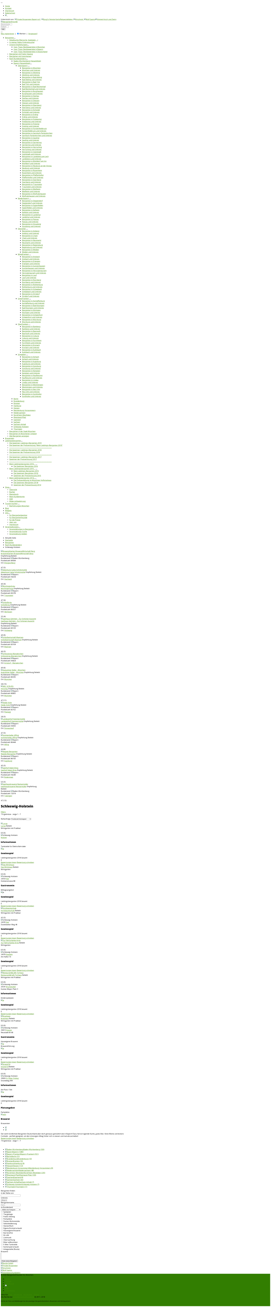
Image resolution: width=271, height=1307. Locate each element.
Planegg (7, 712)
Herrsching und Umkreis (31, 149)
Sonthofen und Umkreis (31, 396)
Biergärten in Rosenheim (32, 170)
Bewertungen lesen (8, 862)
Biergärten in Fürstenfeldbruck (34, 128)
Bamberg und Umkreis (31, 329)
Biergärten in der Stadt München (22, 431)
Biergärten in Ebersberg (31, 105)
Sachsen (17, 422)
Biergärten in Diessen (30, 100)
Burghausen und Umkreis (32, 93)
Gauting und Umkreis (30, 140)
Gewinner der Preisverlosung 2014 (27, 485)
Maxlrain (7, 647)
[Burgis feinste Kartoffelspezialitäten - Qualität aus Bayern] (57, 19)
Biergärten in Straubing (31, 224)
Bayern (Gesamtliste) (22, 63)
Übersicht (13, 489)
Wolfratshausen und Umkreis (33, 196)
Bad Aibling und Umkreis (32, 79)
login (3, 29)
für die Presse (14, 520)
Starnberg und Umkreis (31, 182)
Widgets (8, 510)
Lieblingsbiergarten (13, 441)
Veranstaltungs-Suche (18, 531)
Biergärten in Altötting (31, 72)
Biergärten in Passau (30, 219)
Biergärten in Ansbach (31, 256)
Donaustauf (9, 728)
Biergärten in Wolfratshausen (34, 194)
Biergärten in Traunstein (32, 184)
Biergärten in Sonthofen (31, 394)
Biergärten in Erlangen (31, 261)
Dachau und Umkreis (30, 98)
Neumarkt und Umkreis (31, 243)
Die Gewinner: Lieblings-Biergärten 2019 (25, 443)
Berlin (16, 399)
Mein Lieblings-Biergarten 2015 (26, 471)
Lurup (3, 826)
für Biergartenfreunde (18, 517)
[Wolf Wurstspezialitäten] (6, 1270)
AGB (11, 499)
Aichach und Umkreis (30, 359)
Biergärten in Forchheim (31, 340)
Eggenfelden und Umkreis (32, 208)
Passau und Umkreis (30, 222)
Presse (36, 1294)
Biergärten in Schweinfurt (32, 315)
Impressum (9, 11)
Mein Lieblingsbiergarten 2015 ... (22, 468)
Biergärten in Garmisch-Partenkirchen (37, 133)
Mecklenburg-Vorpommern (24, 410)
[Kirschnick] (6, 1268)
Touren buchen (11, 503)
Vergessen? (32, 34)
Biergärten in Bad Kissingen (33, 305)
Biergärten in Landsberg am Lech (35, 156)
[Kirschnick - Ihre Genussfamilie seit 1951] (78, 19)
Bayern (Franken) (30, 1154)
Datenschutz (10, 13)
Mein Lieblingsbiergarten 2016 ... (22, 464)
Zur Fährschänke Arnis (10, 943)
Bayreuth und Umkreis (31, 333)
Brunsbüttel (11, 987)
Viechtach (8, 579)
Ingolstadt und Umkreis (31, 154)
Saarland (17, 420)
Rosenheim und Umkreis (31, 173)
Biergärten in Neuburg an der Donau (37, 166)
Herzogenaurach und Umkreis (34, 273)
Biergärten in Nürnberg (31, 280)
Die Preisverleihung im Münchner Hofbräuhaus (32, 480)
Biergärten (9, 38)
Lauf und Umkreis (29, 277)
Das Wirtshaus (6, 867)
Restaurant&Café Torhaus (11, 975)
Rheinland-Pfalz (20, 417)
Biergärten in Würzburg (31, 319)
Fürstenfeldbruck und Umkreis (34, 131)
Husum (9, 1030)
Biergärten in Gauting (30, 138)
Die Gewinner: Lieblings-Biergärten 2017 (25, 457)
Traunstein (8, 595)
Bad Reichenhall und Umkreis (33, 89)
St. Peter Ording (12, 1078)
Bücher (12, 492)
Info (6, 513)
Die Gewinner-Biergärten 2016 (26, 466)
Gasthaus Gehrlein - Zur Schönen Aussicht (17, 621)
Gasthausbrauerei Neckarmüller (13, 786)
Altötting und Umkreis (31, 75)
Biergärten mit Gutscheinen (20, 56)
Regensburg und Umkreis (32, 247)
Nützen (4, 837)
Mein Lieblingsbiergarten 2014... (22, 478)
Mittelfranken (23, 254)
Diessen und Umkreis (30, 103)
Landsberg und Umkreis (31, 159)
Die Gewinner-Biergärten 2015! (26, 473)
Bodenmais (8, 777)
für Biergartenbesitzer (18, 515)
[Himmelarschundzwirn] (10, 1272)
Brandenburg (19, 401)
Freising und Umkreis (30, 126)
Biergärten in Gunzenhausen (33, 266)
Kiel (7, 879)
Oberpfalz (22, 229)
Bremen (17, 403)
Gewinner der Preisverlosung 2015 (27, 475)
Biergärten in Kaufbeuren (32, 375)
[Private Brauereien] (9, 1265)
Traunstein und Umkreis (31, 187)
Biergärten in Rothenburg (32, 284)
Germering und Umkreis (31, 145)
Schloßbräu (5, 605)
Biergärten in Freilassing (32, 119)
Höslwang (8, 630)
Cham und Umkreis (29, 238)
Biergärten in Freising (30, 124)
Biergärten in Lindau (30, 380)
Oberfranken (23, 324)
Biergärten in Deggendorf (32, 201)
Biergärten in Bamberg (31, 326)
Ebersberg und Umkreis (31, 107)
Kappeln (9, 954)
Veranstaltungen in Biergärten (21, 529)
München (8, 679)
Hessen (16, 408)
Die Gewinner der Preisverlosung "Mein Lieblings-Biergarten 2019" (35, 445)
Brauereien (9, 438)
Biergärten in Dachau (30, 96)
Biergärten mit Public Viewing (21, 54)
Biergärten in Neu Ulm (31, 389)
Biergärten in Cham (30, 236)
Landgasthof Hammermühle (12, 721)
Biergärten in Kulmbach (31, 350)
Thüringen (18, 429)
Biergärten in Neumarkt (31, 240)
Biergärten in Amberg (30, 231)
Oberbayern (22, 65)
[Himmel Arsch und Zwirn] (105, 19)
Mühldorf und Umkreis (31, 163)
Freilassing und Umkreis (31, 121)
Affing (6, 744)
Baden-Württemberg (33, 1149)
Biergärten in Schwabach (32, 289)
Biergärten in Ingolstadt (31, 152)
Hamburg (17, 406)
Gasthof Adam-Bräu (9, 770)
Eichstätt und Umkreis (30, 112)
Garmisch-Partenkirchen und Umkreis (37, 135)
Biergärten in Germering (32, 142)
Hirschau (4, 688)
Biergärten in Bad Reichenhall (34, 86)
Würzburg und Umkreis (31, 322)
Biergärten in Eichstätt (31, 110)
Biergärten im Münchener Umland (23, 434)
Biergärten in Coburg (30, 336)
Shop (7, 487)
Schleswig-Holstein (21, 427)
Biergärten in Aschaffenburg (33, 301)
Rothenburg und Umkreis (32, 287)
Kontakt (8, 8)
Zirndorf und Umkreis (30, 296)
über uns (13, 522)
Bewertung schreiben (25, 862)
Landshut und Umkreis (31, 217)
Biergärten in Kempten (31, 371)
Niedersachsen (19, 413)
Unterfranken (23, 298)
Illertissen (8, 612)
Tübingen (8, 796)
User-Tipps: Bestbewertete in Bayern (28, 49)
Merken (22, 34)
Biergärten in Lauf (29, 275)
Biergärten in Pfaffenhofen (33, 175)
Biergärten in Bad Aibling (32, 77)
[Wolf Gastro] (89, 19)
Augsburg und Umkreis (31, 364)
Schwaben (22, 354)
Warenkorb (13, 494)
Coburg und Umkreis (30, 338)
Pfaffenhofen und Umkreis (32, 177)
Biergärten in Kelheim (30, 210)
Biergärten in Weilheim (31, 189)
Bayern (18, 1152)
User (10, 1294)
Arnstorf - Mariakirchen (13, 663)
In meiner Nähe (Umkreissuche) (22, 42)
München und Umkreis (31, 70)
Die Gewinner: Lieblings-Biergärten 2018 (25, 450)
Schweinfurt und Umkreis (32, 317)
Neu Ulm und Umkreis (31, 392)
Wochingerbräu (7, 588)
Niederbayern (23, 198)
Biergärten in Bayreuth (31, 331)
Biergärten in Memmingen (32, 385)
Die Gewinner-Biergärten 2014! (26, 482)
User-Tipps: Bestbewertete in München (29, 47)
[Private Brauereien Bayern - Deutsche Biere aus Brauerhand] (28, 19)
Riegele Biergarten (8, 754)
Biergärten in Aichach (30, 357)
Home (7, 6)
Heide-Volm (5, 705)
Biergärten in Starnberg (31, 180)
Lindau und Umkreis (30, 382)
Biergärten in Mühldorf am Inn (34, 161)
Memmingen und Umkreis (32, 387)
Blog (7, 508)
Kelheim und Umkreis (30, 212)
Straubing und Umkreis (31, 226)
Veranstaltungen (12, 527)
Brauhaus (5, 1018)
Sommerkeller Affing (9, 737)
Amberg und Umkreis (30, 233)
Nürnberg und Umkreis (31, 282)
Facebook (4, 1305)
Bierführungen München (19, 506)
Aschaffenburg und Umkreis (33, 303)
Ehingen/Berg (9, 563)
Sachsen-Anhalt (20, 424)
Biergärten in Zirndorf (31, 294)
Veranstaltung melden (18, 534)
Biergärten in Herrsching (32, 147)
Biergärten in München (31, 68)
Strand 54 (4, 1066)
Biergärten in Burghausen (32, 91)
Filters (3, 812)
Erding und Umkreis (30, 117)
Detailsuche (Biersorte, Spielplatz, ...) (23, 40)
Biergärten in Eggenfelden (32, 205)
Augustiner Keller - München (12, 672)
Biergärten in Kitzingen (31, 310)
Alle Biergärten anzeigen (19, 436)
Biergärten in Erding (30, 114)
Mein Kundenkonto (17, 496)
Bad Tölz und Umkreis (31, 84)
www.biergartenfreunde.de (23, 1297)
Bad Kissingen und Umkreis (33, 308)
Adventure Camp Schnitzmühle (13, 572)
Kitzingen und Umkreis (31, 312)
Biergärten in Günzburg (31, 366)
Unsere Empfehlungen (18, 45)
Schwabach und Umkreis (31, 291)
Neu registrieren (7, 34)
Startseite (9, 540)
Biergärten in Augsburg (31, 361)
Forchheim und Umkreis (31, 343)
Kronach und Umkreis (30, 347)
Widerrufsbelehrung (17, 501)
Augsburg (8, 761)
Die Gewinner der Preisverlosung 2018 (24, 452)
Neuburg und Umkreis (31, 168)
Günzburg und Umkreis (31, 368)
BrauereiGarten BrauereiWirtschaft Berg (17, 553)
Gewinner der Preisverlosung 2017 (23, 459)
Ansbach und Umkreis (30, 259)
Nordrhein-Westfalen (22, 415)
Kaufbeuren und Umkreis (32, 378)
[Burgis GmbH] (7, 1263)
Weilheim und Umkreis (31, 191)
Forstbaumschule (8, 910)
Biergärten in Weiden (30, 250)
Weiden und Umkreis (30, 252)
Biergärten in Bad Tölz (31, 82)
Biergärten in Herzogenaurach (34, 270)
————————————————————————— (30, 448)
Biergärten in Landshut (31, 215)
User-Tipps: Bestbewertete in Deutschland (30, 52)
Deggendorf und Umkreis (32, 203)
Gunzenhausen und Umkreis (33, 268)
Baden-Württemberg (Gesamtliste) (27, 61)
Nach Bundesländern (17, 58)
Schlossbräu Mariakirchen (11, 656)
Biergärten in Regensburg (32, 245)
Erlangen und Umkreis (31, 263)
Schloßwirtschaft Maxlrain (11, 640)
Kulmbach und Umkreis (31, 352)
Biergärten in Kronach (31, 345)
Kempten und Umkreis (31, 373)
